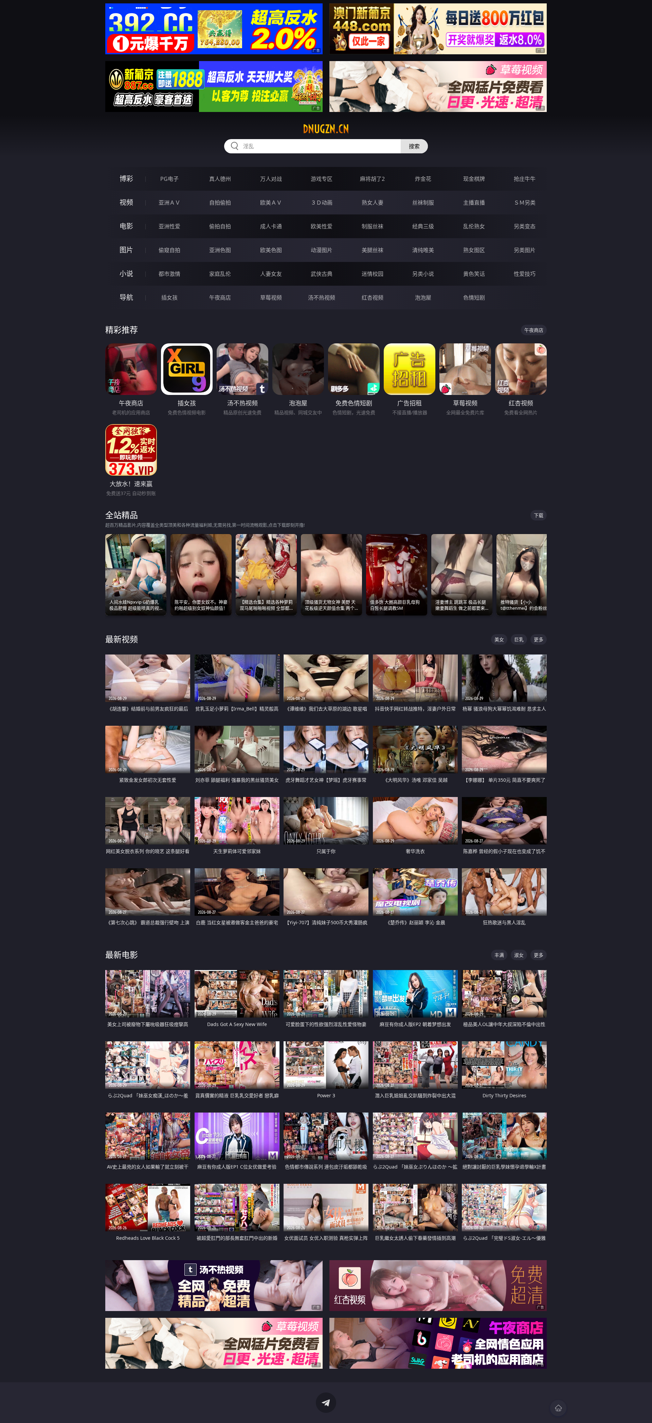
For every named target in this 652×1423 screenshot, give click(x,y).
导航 (126, 297)
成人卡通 (271, 226)
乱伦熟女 (474, 226)
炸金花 (423, 179)
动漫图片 (321, 250)
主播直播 (474, 202)
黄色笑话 (474, 274)
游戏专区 (321, 179)
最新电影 (121, 954)
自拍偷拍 (220, 202)
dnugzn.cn (326, 129)
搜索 (414, 146)
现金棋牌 (474, 179)
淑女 (519, 955)
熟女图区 (474, 250)
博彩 (126, 178)
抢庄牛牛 (525, 179)
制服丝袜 (372, 226)
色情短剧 (474, 297)
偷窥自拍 (169, 250)
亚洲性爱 (169, 226)
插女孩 (169, 297)
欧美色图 (271, 250)
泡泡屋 (423, 297)
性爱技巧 (525, 274)
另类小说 (423, 274)
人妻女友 (271, 274)
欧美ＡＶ (271, 202)
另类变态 (525, 226)
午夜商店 (220, 297)
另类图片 (525, 250)
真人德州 (220, 179)
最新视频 (121, 639)
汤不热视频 (321, 297)
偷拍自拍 (220, 226)
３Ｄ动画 (321, 202)
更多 (538, 639)
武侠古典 (321, 274)
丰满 (499, 955)
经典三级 (423, 226)
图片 (126, 249)
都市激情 (169, 274)
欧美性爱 (321, 226)
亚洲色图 (220, 250)
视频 (126, 202)
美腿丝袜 (372, 250)
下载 (538, 515)
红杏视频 (372, 297)
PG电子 (169, 179)
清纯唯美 (423, 250)
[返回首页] (558, 1408)
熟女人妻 (372, 202)
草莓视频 (271, 297)
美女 (499, 639)
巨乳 (519, 639)
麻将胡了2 (372, 179)
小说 (126, 273)
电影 (126, 226)
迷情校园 (372, 274)
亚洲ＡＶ (169, 202)
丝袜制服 (423, 202)
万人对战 (271, 179)
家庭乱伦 (220, 274)
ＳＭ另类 (525, 202)
